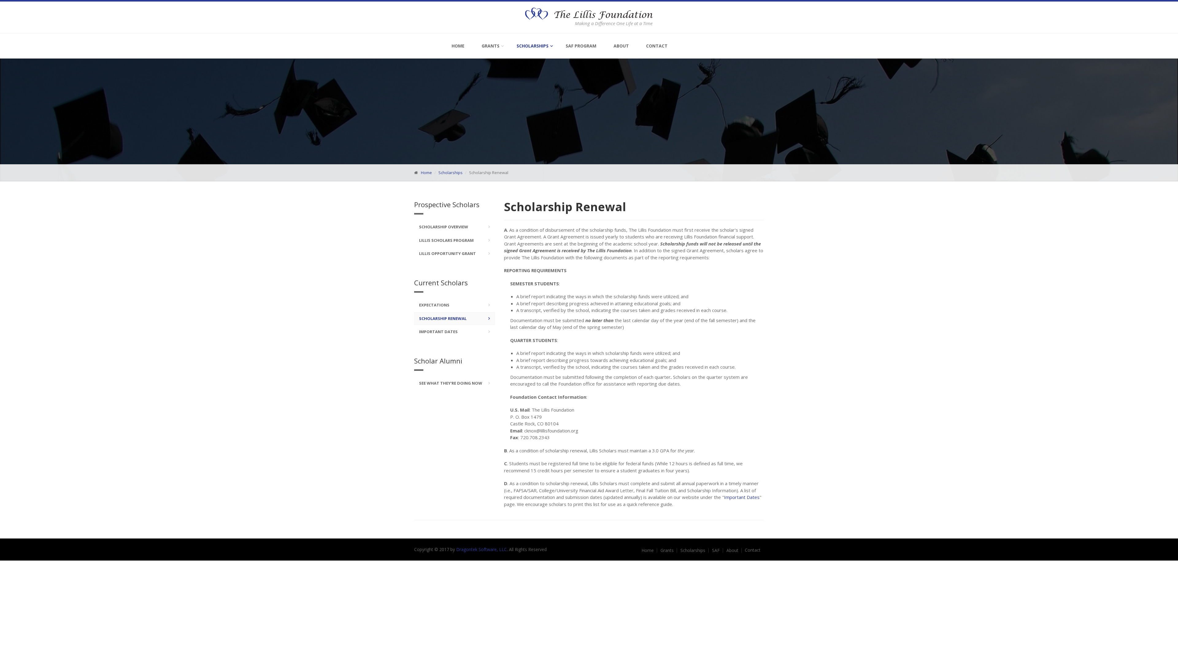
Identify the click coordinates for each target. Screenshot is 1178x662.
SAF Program (581, 46)
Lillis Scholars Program (446, 240)
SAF (716, 550)
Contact (657, 46)
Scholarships (533, 46)
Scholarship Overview (443, 227)
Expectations (434, 305)
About (621, 46)
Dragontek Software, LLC (481, 549)
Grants (490, 46)
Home (458, 46)
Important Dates (438, 331)
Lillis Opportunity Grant (447, 253)
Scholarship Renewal (443, 318)
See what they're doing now (450, 383)
